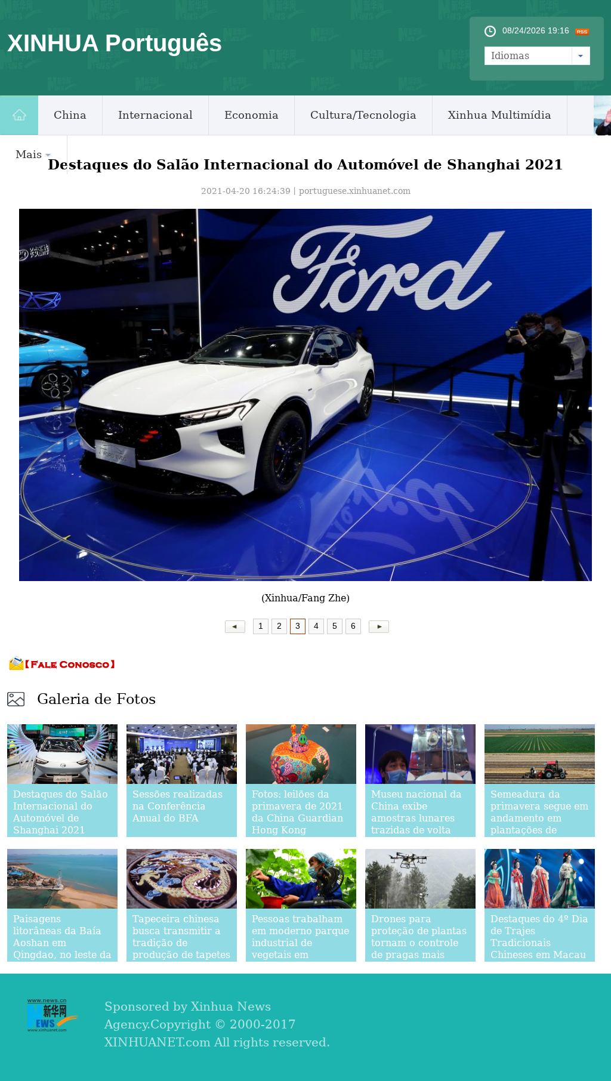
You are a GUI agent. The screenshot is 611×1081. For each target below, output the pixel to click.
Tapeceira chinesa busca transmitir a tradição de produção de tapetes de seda (181, 942)
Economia (251, 115)
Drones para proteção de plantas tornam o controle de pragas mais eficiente (419, 942)
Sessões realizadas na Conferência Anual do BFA (177, 806)
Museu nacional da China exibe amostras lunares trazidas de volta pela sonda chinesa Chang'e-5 (416, 824)
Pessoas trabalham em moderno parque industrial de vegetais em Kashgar (300, 942)
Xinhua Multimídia (499, 115)
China (70, 115)
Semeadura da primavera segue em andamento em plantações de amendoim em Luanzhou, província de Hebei (539, 830)
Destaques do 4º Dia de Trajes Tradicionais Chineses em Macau (539, 936)
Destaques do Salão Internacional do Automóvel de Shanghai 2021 (60, 812)
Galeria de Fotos (96, 699)
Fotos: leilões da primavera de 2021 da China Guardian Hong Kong (297, 812)
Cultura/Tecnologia (363, 115)
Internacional (155, 115)
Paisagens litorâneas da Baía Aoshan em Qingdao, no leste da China (62, 942)
